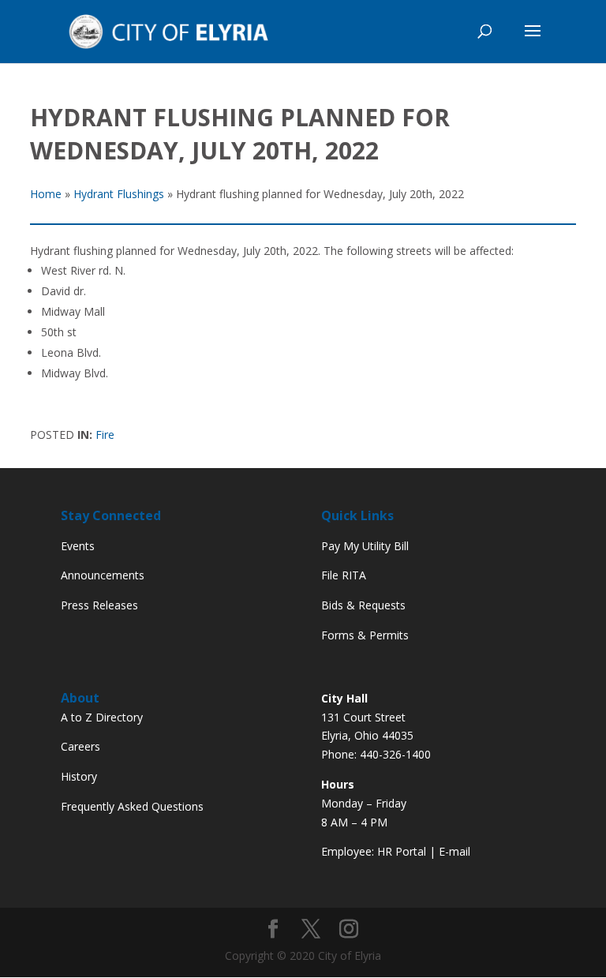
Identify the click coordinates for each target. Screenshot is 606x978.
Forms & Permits (365, 635)
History (79, 776)
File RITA (343, 575)
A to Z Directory (102, 717)
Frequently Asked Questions (132, 806)
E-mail (454, 851)
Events (78, 545)
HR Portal (401, 851)
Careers (80, 746)
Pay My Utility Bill (365, 545)
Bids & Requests (363, 605)
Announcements (102, 575)
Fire (104, 434)
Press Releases (99, 605)
